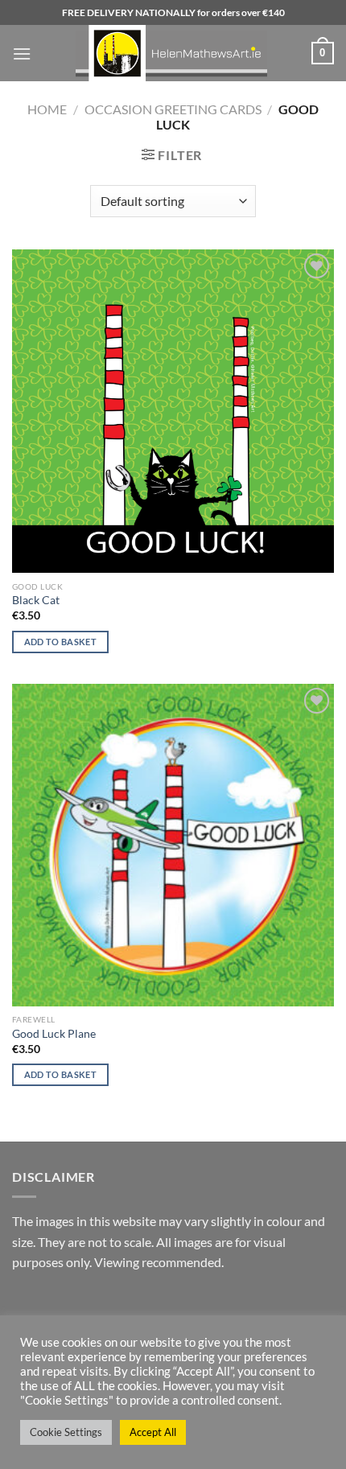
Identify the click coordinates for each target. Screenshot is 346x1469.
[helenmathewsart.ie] (171, 53)
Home (47, 109)
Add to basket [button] (60, 641)
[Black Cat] (173, 411)
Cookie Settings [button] (66, 1432)
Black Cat (36, 600)
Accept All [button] (153, 1432)
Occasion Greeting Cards (173, 109)
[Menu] (21, 53)
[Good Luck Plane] (173, 845)
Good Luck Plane (54, 1033)
